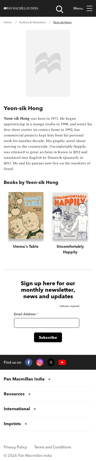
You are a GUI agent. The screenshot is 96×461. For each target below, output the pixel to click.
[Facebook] (28, 362)
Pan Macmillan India (24, 379)
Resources (14, 394)
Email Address (26, 314)
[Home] (21, 8)
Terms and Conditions (52, 447)
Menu (78, 8)
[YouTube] (62, 362)
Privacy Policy (15, 447)
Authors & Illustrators (32, 22)
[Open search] (59, 9)
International (17, 408)
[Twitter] (51, 362)
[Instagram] (40, 362)
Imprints (12, 423)
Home (8, 22)
